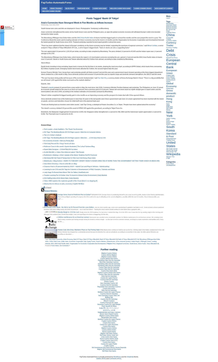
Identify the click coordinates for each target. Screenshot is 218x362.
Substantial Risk (171, 138)
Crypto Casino (109, 346)
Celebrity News (171, 32)
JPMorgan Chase (145, 241)
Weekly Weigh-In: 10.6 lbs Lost (68, 212)
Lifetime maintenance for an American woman (73, 217)
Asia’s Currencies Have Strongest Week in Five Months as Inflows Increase (77, 23)
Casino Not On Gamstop (109, 299)
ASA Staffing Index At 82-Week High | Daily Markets (61, 178)
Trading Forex (170, 140)
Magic (168, 105)
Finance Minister (101, 241)
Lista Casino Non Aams (109, 337)
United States (170, 144)
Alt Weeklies (170, 23)
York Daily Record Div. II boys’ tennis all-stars (59, 144)
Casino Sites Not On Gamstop (109, 267)
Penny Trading (56, 8)
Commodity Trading (169, 38)
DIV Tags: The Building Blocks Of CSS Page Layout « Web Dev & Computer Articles (72, 132)
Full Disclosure (170, 80)
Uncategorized (170, 165)
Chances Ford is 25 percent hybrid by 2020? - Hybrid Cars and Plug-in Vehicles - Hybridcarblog (76, 166)
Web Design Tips (171, 151)
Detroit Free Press (172, 57)
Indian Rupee (135, 241)
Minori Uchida (152, 45)
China (51, 241)
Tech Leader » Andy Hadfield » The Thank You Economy (63, 129)
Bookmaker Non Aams (109, 317)
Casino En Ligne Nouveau (109, 324)
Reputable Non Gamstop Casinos (109, 287)
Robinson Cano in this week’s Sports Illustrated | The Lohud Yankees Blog (69, 146)
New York (169, 114)
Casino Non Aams (99, 8)
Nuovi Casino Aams (109, 332)
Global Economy (171, 85)
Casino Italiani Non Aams (109, 258)
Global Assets (111, 241)
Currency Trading (171, 47)
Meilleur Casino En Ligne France (109, 292)
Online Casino (109, 281)
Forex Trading (170, 78)
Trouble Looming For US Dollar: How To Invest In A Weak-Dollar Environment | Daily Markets (75, 175)
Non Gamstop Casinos (163, 8)
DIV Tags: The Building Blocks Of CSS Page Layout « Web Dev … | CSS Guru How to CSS (75, 138)
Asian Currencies (57, 239)
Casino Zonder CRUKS (142, 8)
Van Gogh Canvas (172, 148)
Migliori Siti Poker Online (109, 333)
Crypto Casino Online (109, 321)
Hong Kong (169, 100)
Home (44, 8)
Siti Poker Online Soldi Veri (109, 335)
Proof (168, 120)
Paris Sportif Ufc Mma (109, 306)
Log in (168, 18)
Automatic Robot (171, 25)
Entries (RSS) (101, 358)
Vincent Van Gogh (171, 150)
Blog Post (70, 8)
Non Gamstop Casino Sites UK (109, 295)
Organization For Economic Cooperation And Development (88, 243)
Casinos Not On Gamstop (109, 280)
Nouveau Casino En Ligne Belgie (109, 304)
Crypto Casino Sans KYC (109, 340)
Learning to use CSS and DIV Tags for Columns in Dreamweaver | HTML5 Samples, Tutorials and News (79, 169)
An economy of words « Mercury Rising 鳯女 (59, 141)
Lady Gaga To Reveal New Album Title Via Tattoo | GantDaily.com (66, 172)
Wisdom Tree (170, 157)
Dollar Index (65, 241)
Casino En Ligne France (109, 278)
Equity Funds (91, 241)
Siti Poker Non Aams (109, 351)
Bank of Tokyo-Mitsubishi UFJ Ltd (128, 239)
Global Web (169, 88)
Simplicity (130, 357)
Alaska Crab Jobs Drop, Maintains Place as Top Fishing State (79, 230)
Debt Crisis (57, 241)
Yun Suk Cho (102, 78)
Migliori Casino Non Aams (120, 8)
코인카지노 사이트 (109, 310)
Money (168, 110)
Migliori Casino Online (51, 11)
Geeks (168, 81)
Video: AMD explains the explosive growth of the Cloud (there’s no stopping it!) (70, 181)
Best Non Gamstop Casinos (109, 262)
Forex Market (170, 77)
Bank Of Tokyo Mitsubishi (91, 239)
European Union (171, 71)
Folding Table (170, 75)
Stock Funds (142, 243)
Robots (168, 123)
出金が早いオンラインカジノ (109, 308)
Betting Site (109, 297)
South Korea (133, 243)
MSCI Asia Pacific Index (85, 38)
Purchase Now (83, 8)
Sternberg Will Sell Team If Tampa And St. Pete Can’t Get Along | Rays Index (70, 158)
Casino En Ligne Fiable (109, 344)
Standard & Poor (171, 135)
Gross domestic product (123, 241)
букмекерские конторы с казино (109, 312)
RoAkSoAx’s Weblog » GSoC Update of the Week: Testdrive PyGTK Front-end (70, 155)
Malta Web (169, 107)
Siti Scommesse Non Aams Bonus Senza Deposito (109, 347)
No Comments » (65, 245)
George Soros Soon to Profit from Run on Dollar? (74, 195)
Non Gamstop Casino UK (109, 283)
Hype (168, 104)
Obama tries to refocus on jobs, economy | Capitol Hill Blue (64, 184)
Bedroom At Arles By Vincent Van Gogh (171, 29)
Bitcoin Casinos (109, 301)
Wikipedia (173, 154)
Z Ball (168, 158)
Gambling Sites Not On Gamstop (109, 260)
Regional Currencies (122, 243)
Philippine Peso (111, 243)
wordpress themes (2, 33)
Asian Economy (68, 239)
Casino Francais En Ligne (109, 303)
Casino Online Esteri (109, 330)
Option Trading (170, 118)
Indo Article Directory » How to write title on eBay (60, 164)
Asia (50, 239)
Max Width (169, 108)
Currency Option (171, 40)
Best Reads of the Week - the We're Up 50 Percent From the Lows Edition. (69, 207)
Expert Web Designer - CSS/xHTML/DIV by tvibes (61, 149)
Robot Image (170, 121)
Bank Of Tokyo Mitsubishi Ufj (109, 239)
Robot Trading (170, 124)
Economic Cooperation (76, 241)
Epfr (85, 241)
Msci (52, 243)
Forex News (55, 245)
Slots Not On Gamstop (109, 276)
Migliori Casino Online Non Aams (109, 273)
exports (51, 87)
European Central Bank (173, 63)
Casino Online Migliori (109, 255)
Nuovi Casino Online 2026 (109, 339)
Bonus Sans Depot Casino (109, 314)
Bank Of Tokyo (78, 239)
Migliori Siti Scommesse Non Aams (109, 349)
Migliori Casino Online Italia (109, 316)
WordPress (117, 357)
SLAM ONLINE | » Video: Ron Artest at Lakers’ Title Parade (64, 152)
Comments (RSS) (115, 358)
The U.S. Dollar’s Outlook (52, 135)
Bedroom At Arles (171, 26)
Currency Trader (171, 44)
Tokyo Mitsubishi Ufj (153, 243)
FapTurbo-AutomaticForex (56, 2)
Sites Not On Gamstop (109, 290)
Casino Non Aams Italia (109, 271)
